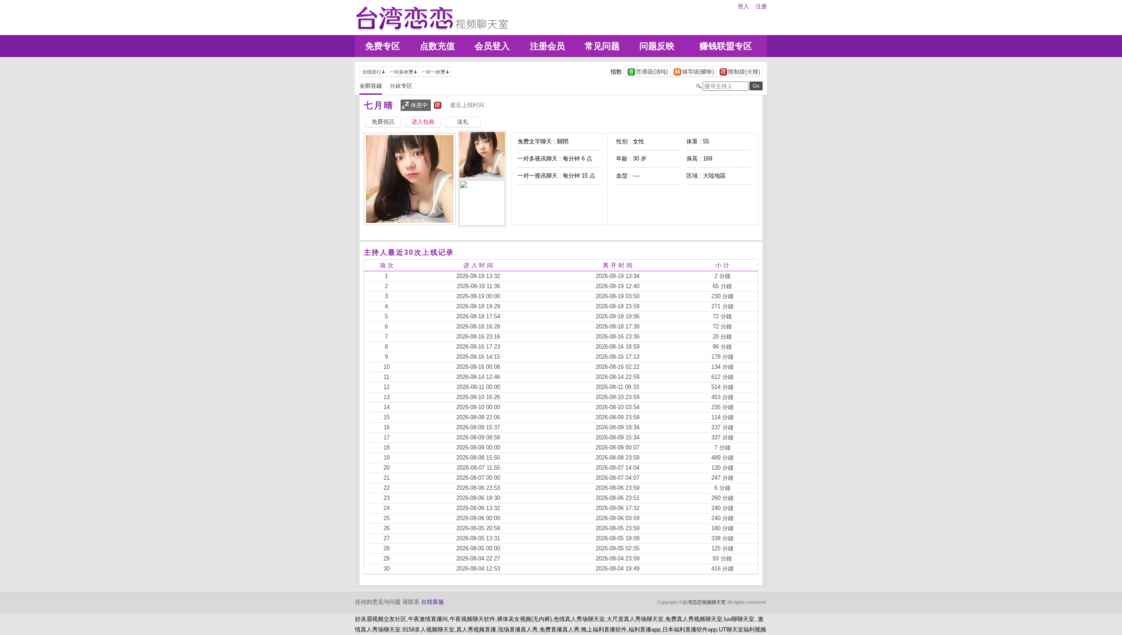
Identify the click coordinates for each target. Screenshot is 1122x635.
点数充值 (437, 46)
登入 (743, 6)
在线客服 (432, 602)
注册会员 (547, 46)
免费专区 (382, 46)
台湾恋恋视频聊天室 (704, 602)
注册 (761, 6)
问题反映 (657, 46)
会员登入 (492, 46)
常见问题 (602, 46)
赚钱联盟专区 (725, 46)
